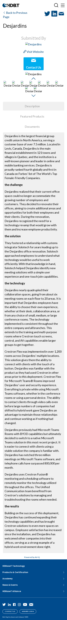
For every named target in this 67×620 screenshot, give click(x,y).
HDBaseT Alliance (11, 591)
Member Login (28, 611)
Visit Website (35, 51)
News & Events (10, 585)
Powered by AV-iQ (32, 557)
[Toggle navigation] (63, 5)
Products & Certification (15, 572)
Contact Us (10, 611)
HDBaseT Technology (13, 566)
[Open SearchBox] (56, 5)
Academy (7, 578)
